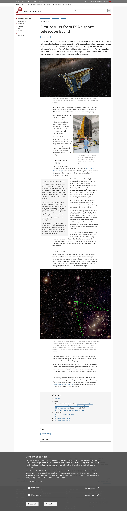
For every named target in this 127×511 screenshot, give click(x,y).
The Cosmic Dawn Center (62, 418)
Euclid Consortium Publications (63, 384)
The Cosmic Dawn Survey (62, 420)
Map (86, 1)
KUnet (102, 1)
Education (21, 24)
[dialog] (63, 481)
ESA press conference (62, 408)
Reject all (32, 504)
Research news (55, 18)
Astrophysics (45, 37)
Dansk (107, 1)
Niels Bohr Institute (24, 18)
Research (21, 26)
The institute (22, 21)
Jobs (19, 33)
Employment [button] (57, 4)
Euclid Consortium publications (65, 414)
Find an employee (94, 1)
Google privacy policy (34, 481)
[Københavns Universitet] (19, 11)
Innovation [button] (47, 4)
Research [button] (33, 4)
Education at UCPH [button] (22, 4)
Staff (19, 28)
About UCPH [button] (67, 4)
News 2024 (63, 18)
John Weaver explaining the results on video (70, 410)
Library (20, 30)
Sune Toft (57, 399)
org (56, 416)
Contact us (21, 35)
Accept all (50, 504)
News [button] (40, 4)
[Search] (109, 10)
